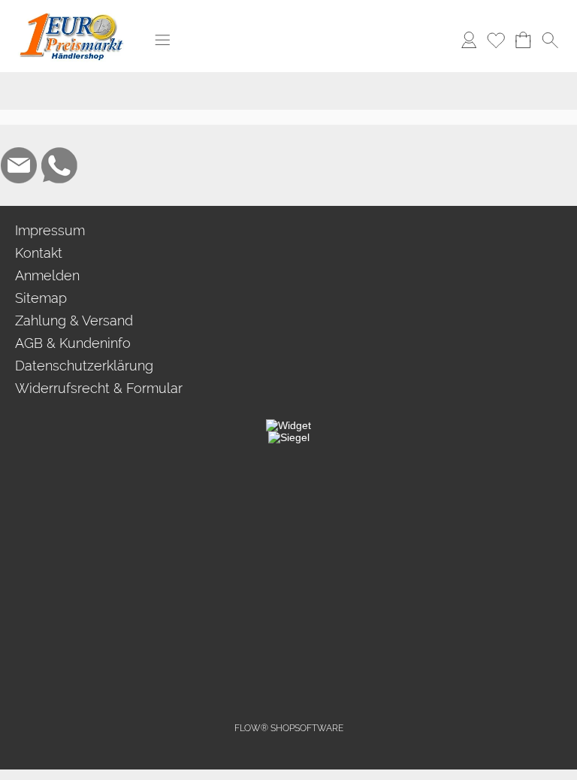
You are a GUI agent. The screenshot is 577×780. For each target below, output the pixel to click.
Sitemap (41, 298)
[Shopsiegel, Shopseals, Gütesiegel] (288, 425)
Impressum (50, 230)
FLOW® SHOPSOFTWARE (288, 728)
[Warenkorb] (523, 40)
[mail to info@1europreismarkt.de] (19, 165)
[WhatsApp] (59, 165)
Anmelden (47, 275)
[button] (162, 40)
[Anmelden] (469, 40)
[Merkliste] (496, 40)
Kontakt (38, 253)
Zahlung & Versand (74, 320)
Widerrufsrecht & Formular (99, 388)
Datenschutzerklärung (84, 365)
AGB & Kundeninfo (73, 343)
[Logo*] (71, 16)
